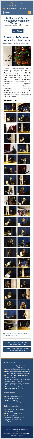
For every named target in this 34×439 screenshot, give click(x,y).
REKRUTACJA (24, 8)
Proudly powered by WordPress (13, 433)
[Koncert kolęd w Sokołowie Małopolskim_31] (10, 263)
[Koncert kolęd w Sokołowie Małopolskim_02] (23, 107)
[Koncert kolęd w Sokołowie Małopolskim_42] (23, 314)
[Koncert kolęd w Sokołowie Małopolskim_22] (23, 211)
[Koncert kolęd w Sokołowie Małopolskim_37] (10, 294)
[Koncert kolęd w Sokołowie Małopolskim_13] (10, 169)
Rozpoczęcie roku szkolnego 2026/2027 (17, 370)
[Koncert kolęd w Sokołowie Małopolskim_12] (23, 159)
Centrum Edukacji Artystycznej (14, 413)
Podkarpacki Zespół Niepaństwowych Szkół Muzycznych (17, 21)
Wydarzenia (13, 335)
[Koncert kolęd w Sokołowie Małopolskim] (10, 107)
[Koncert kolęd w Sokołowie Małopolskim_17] (10, 190)
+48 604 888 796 (18, 3)
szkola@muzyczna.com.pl (18, 5)
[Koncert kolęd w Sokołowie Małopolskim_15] (10, 180)
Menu (19, 31)
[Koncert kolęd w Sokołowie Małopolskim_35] (10, 283)
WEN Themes (19, 435)
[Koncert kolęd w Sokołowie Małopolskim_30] (23, 252)
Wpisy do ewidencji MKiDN (13, 398)
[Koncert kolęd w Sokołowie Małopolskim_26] (23, 231)
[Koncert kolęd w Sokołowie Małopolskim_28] (23, 242)
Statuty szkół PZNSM (11, 400)
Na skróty (7, 12)
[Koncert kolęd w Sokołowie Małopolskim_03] (10, 118)
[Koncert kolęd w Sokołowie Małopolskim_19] (10, 200)
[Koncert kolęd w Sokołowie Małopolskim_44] (23, 325)
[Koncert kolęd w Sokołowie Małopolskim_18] (23, 190)
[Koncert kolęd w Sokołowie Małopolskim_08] (23, 138)
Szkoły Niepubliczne (11, 415)
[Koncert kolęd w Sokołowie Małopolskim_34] (23, 273)
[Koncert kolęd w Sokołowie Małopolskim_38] (23, 294)
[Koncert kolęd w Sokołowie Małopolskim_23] (10, 221)
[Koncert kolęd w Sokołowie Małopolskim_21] (10, 211)
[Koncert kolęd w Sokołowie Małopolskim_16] (23, 180)
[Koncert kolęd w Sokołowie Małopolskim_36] (23, 283)
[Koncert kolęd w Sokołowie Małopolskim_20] (23, 200)
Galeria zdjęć (9, 333)
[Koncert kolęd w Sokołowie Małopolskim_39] (10, 304)
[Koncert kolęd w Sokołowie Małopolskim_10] (23, 149)
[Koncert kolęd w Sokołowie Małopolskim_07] (10, 138)
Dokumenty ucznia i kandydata (14, 402)
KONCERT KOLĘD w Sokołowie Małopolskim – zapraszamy (17, 343)
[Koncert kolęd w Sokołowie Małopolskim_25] (10, 231)
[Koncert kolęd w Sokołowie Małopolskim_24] (23, 221)
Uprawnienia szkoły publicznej (14, 396)
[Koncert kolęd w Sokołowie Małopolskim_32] (23, 263)
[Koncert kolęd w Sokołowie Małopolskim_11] (10, 159)
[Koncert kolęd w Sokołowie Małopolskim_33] (10, 273)
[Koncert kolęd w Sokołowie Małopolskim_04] (23, 118)
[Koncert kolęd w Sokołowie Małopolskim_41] (10, 314)
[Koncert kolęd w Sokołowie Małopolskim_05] (10, 128)
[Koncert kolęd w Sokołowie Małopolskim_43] (10, 325)
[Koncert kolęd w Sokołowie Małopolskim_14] (23, 169)
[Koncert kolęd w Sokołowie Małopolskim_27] (10, 242)
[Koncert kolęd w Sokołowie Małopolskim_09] (10, 149)
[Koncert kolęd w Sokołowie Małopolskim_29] (10, 252)
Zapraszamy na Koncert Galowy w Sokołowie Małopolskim (17, 349)
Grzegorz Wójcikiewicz (21, 43)
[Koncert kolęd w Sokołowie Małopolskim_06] (23, 128)
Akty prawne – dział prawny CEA (14, 417)
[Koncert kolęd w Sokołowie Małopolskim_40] (23, 304)
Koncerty (16, 333)
